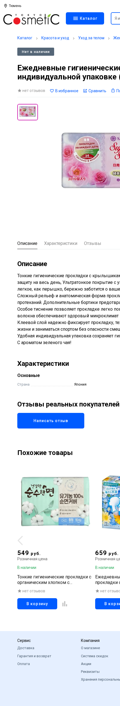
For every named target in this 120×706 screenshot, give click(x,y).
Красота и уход (55, 38)
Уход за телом (91, 38)
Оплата (23, 664)
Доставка (25, 648)
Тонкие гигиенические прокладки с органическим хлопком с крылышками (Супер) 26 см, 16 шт (54, 579)
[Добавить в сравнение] (65, 603)
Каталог (24, 38)
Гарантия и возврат (34, 656)
